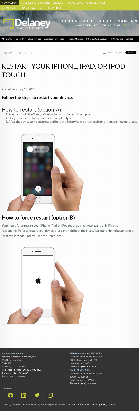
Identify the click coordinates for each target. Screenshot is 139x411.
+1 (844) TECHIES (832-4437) (27, 369)
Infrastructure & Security (97, 39)
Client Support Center (53, 8)
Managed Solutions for (101, 25)
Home (6, 17)
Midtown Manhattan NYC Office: (86, 353)
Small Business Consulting (18, 8)
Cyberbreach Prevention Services (42, 3)
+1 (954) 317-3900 (86, 383)
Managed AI (9, 3)
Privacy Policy (100, 404)
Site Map (71, 404)
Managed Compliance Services (86, 3)
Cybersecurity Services (54, 39)
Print (121, 53)
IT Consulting (117, 39)
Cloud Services (34, 39)
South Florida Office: (81, 370)
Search (112, 404)
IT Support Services (75, 39)
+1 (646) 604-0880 (86, 366)
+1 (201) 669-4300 (18, 373)
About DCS (7, 39)
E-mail (109, 53)
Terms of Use (84, 404)
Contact (129, 39)
